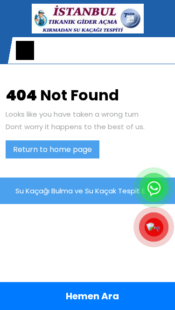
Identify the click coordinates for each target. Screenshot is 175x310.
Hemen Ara (91, 296)
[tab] (25, 50)
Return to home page (56, 151)
